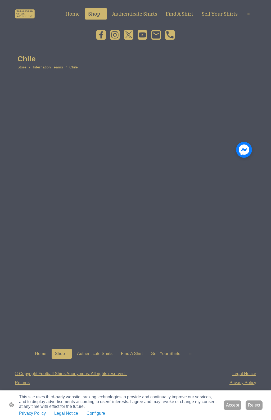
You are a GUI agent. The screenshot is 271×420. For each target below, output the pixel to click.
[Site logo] (25, 14)
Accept (232, 405)
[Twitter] (128, 35)
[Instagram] (115, 35)
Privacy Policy (32, 413)
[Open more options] (248, 13)
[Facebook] (101, 35)
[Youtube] (142, 35)
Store (21, 67)
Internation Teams (48, 67)
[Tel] (170, 35)
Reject (254, 405)
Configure (96, 413)
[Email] (156, 35)
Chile (73, 67)
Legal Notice (66, 413)
